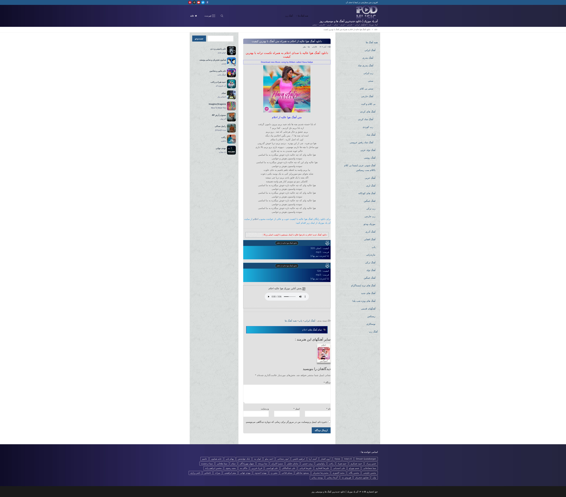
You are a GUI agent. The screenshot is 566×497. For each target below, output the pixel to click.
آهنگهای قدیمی (368, 308)
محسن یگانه (354, 473)
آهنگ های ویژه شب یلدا (363, 300)
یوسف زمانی (317, 477)
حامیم (204, 459)
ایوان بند (257, 459)
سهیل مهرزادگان (247, 463)
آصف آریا (313, 459)
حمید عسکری (356, 463)
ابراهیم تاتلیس (299, 459)
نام (328, 409)
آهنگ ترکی (370, 262)
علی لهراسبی (272, 468)
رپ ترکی (370, 208)
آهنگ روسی (369, 157)
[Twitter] (203, 2)
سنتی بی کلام (366, 88)
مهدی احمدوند (261, 473)
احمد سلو (269, 459)
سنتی (370, 80)
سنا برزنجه (262, 463)
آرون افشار (325, 459)
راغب (331, 463)
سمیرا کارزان (277, 463)
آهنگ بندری (367, 57)
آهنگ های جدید (368, 293)
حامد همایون (216, 459)
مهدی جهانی (245, 473)
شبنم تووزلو (354, 468)
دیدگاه (327, 382)
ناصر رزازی (195, 473)
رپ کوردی (368, 126)
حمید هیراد (342, 463)
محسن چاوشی (369, 473)
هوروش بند (346, 477)
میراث (217, 473)
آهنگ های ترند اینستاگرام (363, 285)
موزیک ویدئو (369, 223)
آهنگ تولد (370, 270)
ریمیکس (371, 316)
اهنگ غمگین (369, 200)
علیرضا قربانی (305, 468)
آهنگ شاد (370, 134)
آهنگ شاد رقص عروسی (361, 142)
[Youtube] (198, 2)
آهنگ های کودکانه (366, 193)
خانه (192, 16)
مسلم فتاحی (287, 473)
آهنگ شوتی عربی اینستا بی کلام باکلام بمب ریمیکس (359, 168)
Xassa (337, 459)
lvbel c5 (348, 459)
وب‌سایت (265, 409)
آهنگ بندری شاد (365, 65)
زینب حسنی (307, 463)
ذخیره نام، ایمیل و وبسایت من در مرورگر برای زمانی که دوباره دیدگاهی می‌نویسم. (286, 421)
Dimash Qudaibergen (366, 459)
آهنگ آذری (370, 231)
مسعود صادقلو (302, 473)
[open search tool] (222, 16)
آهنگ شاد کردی (365, 119)
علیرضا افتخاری (322, 468)
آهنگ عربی (370, 177)
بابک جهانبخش (244, 459)
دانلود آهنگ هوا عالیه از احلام (287, 243)
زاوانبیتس (321, 463)
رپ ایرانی (368, 73)
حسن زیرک (371, 463)
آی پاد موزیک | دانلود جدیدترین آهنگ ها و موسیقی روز (349, 21)
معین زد (274, 473)
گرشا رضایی (332, 477)
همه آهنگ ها (291, 320)
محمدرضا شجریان (321, 473)
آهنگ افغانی (369, 239)
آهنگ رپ (373, 331)
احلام (255, 218)
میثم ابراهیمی (230, 473)
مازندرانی (370, 254)
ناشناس (207, 473)
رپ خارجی (370, 216)
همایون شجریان (361, 477)
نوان (374, 477)
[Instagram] (194, 2)
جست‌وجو (199, 38)
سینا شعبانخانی (369, 468)
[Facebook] (207, 2)
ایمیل (296, 409)
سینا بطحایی (222, 463)
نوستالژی (370, 323)
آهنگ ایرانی (309, 320)
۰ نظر (305, 47)
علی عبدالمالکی (288, 468)
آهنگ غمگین (369, 277)
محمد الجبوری (339, 473)
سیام (233, 463)
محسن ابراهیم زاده (213, 468)
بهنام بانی (230, 459)
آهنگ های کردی (367, 111)
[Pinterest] (190, 2)
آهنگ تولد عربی (367, 150)
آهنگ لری (370, 185)
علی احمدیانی (339, 468)
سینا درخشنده (207, 463)
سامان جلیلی (292, 463)
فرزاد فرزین (256, 468)
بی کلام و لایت (368, 103)
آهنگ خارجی (367, 96)
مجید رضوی (231, 468)
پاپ (313, 47)
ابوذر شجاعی (283, 459)
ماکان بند (243, 468)
